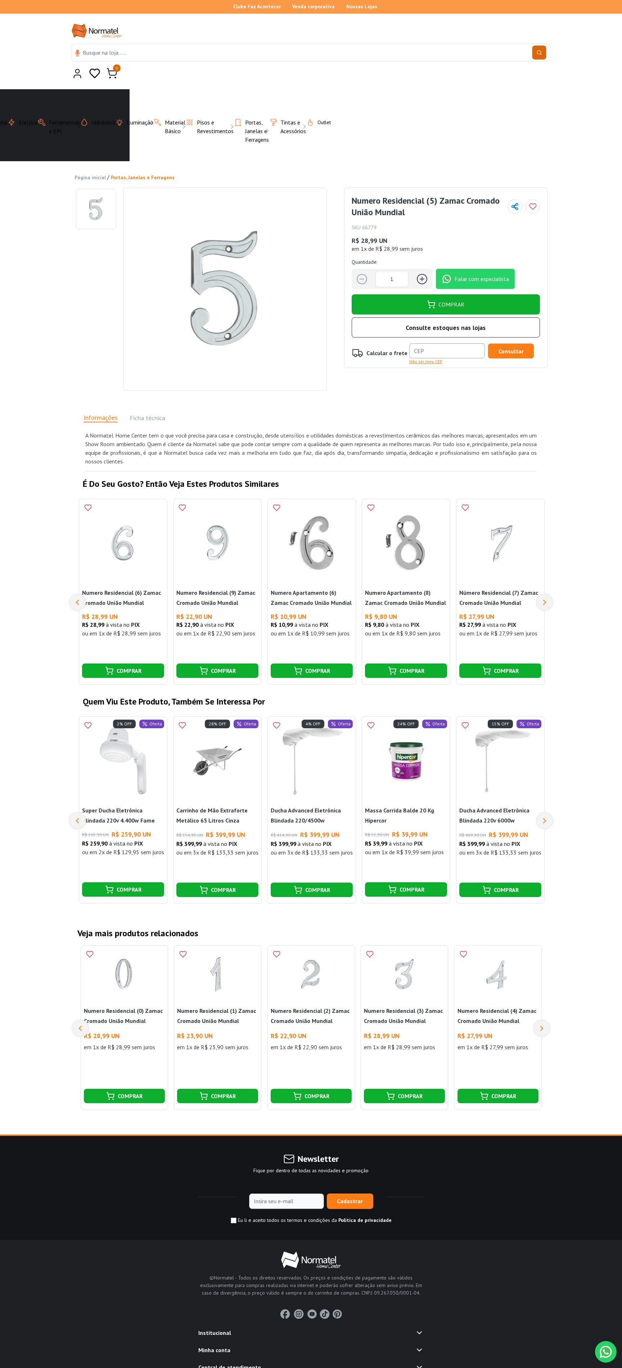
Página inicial (90, 160)
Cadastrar (350, 1183)
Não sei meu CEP (425, 343)
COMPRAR (451, 286)
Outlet (319, 104)
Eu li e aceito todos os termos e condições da (314, 1202)
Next (544, 584)
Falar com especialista (482, 261)
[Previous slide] (80, 1010)
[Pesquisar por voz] (77, 53)
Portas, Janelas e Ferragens (143, 160)
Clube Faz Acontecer (257, 6)
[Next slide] (541, 1010)
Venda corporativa (313, 6)
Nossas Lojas (361, 6)
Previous (77, 584)
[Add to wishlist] (533, 189)
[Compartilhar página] (515, 189)
